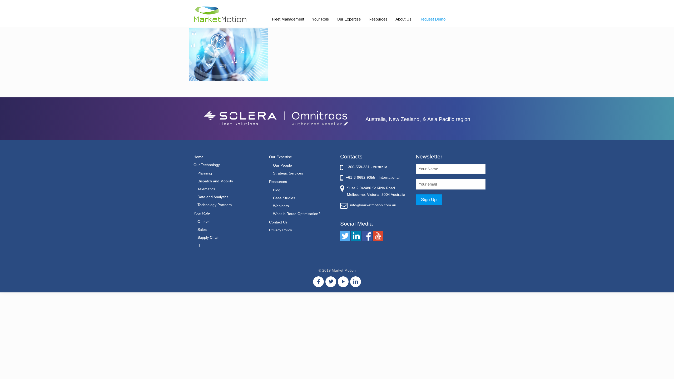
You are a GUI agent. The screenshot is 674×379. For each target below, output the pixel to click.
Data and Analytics (212, 197)
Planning (204, 173)
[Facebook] (318, 281)
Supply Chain (208, 237)
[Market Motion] (220, 14)
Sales (202, 229)
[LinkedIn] (355, 281)
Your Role (202, 213)
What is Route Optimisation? (296, 214)
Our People (282, 165)
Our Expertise (280, 157)
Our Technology (207, 165)
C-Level (203, 222)
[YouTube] (343, 281)
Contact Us (278, 222)
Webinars (281, 206)
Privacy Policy (280, 230)
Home (199, 157)
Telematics (206, 189)
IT (199, 245)
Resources (278, 181)
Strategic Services (288, 173)
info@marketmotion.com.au (373, 205)
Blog (276, 190)
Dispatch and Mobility (215, 181)
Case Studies (284, 198)
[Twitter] (330, 281)
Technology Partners (214, 205)
